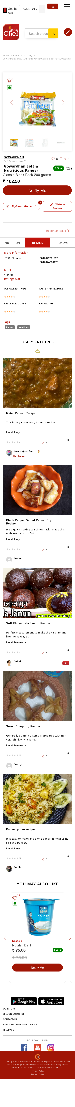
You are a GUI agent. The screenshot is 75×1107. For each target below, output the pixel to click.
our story (9, 1008)
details (37, 243)
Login (53, 6)
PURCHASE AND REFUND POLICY (20, 1024)
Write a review (57, 206)
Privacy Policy (37, 1070)
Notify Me (37, 190)
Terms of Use (37, 1074)
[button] (63, 102)
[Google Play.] (24, 1001)
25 (18, 895)
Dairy (29, 55)
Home (6, 55)
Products (17, 55)
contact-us (10, 1019)
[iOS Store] (51, 1001)
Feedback (8, 1029)
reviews (62, 243)
